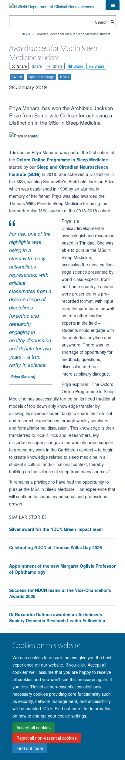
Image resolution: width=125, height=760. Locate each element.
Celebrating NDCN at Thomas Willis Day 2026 (55, 547)
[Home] (14, 34)
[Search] (112, 21)
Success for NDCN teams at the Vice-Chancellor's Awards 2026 (60, 593)
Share (21, 66)
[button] (113, 5)
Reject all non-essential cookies (46, 738)
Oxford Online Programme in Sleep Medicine (62, 160)
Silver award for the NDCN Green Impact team (56, 529)
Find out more (29, 748)
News (26, 34)
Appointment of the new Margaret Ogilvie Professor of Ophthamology (62, 569)
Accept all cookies (33, 728)
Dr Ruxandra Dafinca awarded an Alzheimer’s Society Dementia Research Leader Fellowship (57, 617)
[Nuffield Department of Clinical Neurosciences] (51, 4)
